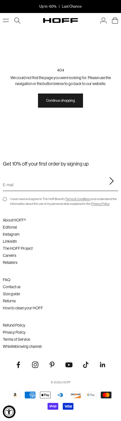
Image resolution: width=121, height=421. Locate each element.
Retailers (10, 262)
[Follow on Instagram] (35, 365)
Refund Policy (14, 325)
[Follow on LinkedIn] (103, 365)
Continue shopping (60, 100)
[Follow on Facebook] (18, 365)
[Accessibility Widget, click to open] (9, 411)
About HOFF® (14, 220)
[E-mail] (109, 181)
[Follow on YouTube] (69, 365)
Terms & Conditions (78, 199)
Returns (9, 300)
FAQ (6, 279)
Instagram (11, 234)
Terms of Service (16, 339)
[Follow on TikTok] (86, 365)
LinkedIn (10, 241)
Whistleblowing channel (22, 346)
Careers (9, 255)
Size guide (11, 293)
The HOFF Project (18, 248)
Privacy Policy (100, 204)
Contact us (12, 286)
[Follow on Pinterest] (52, 365)
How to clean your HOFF (23, 308)
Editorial (10, 227)
